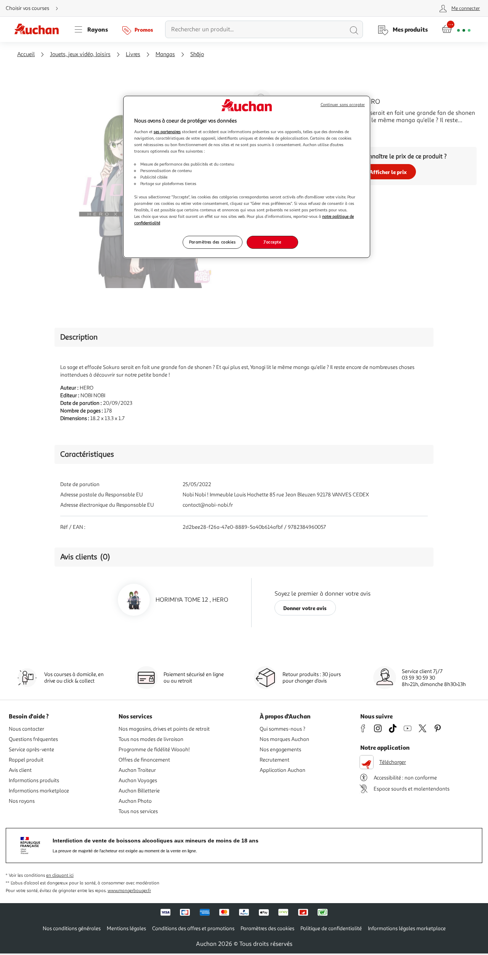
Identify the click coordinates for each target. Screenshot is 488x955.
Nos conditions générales (72, 928)
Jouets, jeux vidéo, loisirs (80, 54)
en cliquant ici (60, 875)
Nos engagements (280, 749)
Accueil (26, 54)
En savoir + (314, 131)
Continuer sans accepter (343, 104)
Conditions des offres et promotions (193, 928)
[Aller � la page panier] (456, 29)
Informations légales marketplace (407, 928)
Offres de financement (144, 760)
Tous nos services (138, 811)
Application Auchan (282, 770)
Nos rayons (22, 801)
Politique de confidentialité (331, 928)
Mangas (165, 54)
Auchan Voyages (138, 780)
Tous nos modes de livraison (151, 739)
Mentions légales (126, 928)
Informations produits (34, 780)
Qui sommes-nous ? (282, 729)
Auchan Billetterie (139, 791)
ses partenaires (167, 131)
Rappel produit (26, 760)
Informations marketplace (39, 791)
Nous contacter (26, 729)
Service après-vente (31, 749)
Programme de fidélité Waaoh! (154, 749)
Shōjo (197, 54)
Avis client (20, 770)
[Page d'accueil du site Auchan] (39, 29)
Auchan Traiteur (137, 770)
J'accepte (272, 242)
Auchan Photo (135, 801)
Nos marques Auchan (284, 739)
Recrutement (274, 760)
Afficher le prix (388, 172)
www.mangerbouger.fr (129, 891)
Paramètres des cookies (212, 242)
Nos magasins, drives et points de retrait (164, 729)
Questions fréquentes (33, 739)
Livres (133, 54)
